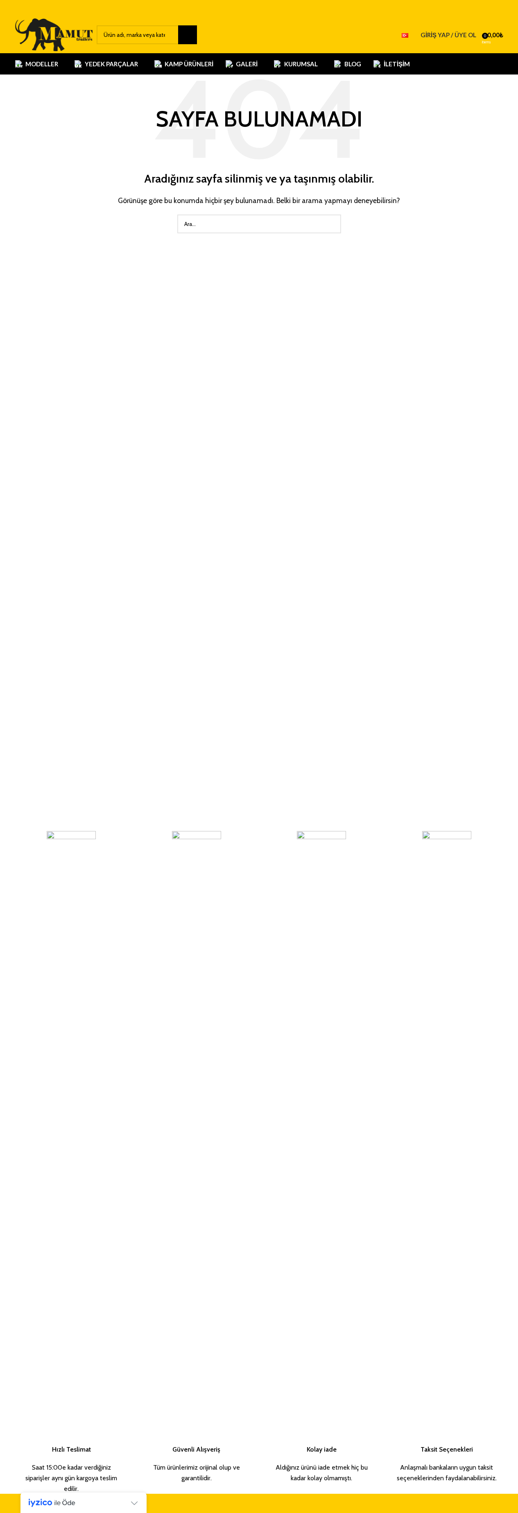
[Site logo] (54, 34)
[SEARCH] (187, 34)
